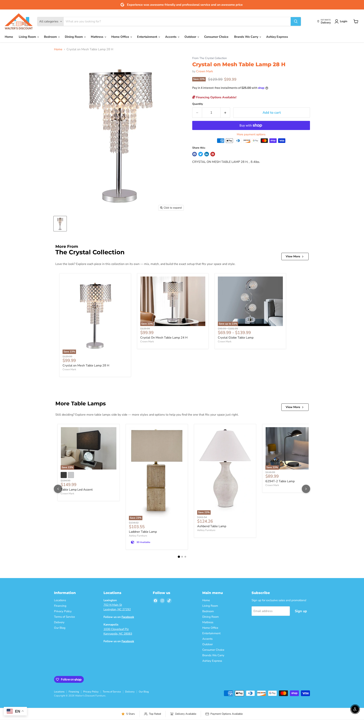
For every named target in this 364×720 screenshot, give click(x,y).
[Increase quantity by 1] (225, 112)
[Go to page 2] (182, 557)
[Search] (296, 21)
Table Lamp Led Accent (77, 490)
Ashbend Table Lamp (211, 526)
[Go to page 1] (179, 557)
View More (293, 256)
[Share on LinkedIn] (206, 154)
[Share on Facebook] (194, 154)
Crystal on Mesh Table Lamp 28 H (86, 365)
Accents (171, 37)
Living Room (28, 37)
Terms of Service (64, 617)
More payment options (251, 134)
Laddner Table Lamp (143, 532)
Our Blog (59, 628)
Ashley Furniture (138, 535)
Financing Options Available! (215, 97)
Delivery (59, 622)
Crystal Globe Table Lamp (235, 338)
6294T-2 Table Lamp (280, 481)
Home (9, 37)
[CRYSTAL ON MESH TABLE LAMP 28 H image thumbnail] (60, 223)
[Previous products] (58, 489)
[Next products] (306, 489)
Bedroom (51, 37)
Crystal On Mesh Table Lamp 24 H (163, 338)
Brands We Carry (246, 37)
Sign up (301, 611)
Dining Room (74, 37)
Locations (60, 600)
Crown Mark (204, 71)
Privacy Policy (63, 611)
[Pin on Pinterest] (212, 154)
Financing (60, 606)
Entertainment (147, 37)
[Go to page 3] (185, 557)
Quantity (197, 104)
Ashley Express (277, 37)
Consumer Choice (216, 37)
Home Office (120, 37)
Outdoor (190, 37)
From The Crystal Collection (209, 58)
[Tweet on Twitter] (200, 154)
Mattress (97, 37)
